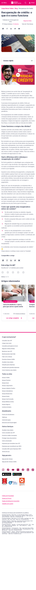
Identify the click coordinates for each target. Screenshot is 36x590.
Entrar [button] (33, 2)
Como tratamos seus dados (9, 370)
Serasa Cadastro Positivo (8, 388)
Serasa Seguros (6, 404)
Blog (16, 8)
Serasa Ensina (5, 396)
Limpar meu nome (6, 343)
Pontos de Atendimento (8, 414)
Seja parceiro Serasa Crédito (9, 461)
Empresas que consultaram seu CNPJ (12, 446)
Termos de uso (6, 451)
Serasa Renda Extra (7, 393)
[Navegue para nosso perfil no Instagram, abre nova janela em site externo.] (3, 470)
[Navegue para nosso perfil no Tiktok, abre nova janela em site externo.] (8, 470)
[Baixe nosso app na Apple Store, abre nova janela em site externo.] (6, 475)
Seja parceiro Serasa (7, 459)
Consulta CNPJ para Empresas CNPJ (11, 449)
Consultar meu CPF (7, 340)
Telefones (4, 417)
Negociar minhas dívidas (8, 348)
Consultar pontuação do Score (10, 346)
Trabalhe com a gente (7, 503)
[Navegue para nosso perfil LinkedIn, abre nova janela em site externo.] (28, 470)
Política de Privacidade (8, 495)
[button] (3, 28)
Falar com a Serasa (7, 356)
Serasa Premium (6, 380)
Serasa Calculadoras (7, 391)
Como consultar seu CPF (8, 432)
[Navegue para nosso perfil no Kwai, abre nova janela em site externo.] (33, 470)
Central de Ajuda (6, 420)
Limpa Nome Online (7, 8)
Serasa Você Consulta (7, 399)
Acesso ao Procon (6, 498)
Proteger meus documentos (9, 438)
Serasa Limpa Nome (7, 385)
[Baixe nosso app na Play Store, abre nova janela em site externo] (17, 475)
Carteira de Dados (6, 407)
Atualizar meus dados (7, 362)
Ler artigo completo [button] (12, 318)
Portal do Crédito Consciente (9, 435)
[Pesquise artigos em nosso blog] (25, 2)
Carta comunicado (7, 441)
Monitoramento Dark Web (8, 354)
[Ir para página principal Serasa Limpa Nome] (16, 2)
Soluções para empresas (8, 364)
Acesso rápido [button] (8, 61)
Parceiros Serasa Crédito (8, 359)
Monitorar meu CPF (7, 351)
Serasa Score (5, 383)
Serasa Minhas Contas (8, 401)
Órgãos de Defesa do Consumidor (10, 501)
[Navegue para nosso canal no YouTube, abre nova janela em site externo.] (13, 470)
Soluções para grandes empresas (10, 367)
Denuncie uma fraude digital (9, 422)
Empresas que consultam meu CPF (11, 443)
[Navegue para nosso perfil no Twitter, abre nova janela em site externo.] (18, 470)
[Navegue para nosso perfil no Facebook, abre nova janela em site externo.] (23, 470)
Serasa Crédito (6, 377)
